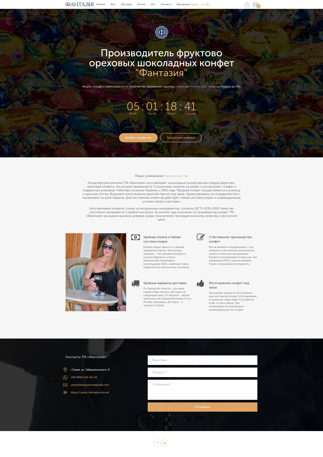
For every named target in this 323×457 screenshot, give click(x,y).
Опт (153, 4)
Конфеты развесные (138, 137)
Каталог (100, 4)
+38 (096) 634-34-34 (84, 377)
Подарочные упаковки (180, 137)
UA (202, 4)
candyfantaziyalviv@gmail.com (90, 384)
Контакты (166, 4)
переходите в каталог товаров (197, 86)
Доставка (126, 4)
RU (208, 4)
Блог (113, 4)
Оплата (141, 4)
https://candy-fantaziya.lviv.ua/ (90, 392)
